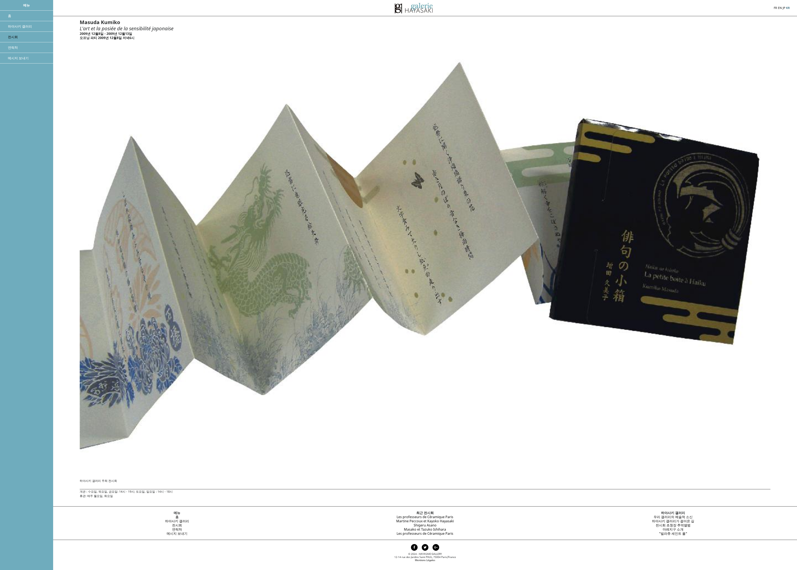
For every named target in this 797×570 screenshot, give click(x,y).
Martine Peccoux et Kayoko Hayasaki (425, 521)
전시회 (13, 37)
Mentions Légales (425, 560)
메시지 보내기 (18, 58)
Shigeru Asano (425, 525)
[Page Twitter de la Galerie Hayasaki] (425, 548)
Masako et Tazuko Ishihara (425, 529)
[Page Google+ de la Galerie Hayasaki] (436, 548)
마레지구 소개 (673, 529)
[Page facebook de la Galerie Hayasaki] (414, 548)
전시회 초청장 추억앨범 (673, 525)
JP (784, 8)
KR (788, 8)
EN (780, 8)
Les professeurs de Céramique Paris (425, 517)
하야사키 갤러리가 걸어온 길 (673, 521)
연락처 (13, 47)
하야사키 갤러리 (20, 26)
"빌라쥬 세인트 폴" (673, 533)
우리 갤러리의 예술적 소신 (673, 517)
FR (775, 8)
